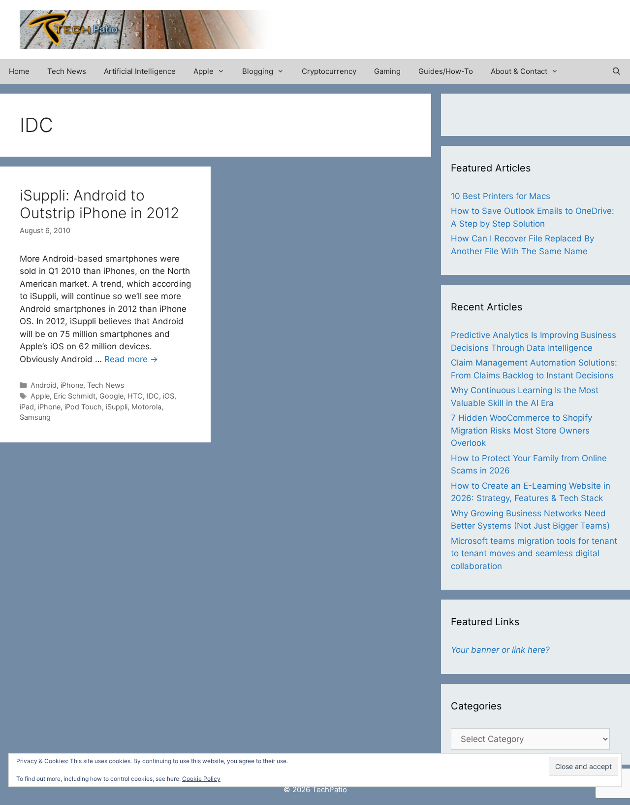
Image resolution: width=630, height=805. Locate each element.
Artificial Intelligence (140, 71)
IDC (153, 396)
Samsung (35, 417)
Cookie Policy (201, 778)
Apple (203, 71)
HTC (135, 396)
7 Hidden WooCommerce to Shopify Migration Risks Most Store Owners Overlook (521, 430)
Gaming (387, 71)
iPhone (72, 385)
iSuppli (116, 406)
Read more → (131, 359)
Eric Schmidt (74, 396)
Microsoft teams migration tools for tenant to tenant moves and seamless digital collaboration (534, 553)
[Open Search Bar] (616, 71)
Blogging (257, 71)
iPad (27, 406)
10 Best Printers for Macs (500, 196)
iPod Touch (83, 406)
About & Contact (519, 71)
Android (44, 385)
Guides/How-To (445, 71)
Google (111, 396)
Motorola (146, 406)
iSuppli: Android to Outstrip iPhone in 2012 (99, 204)
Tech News (66, 71)
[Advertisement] (495, 24)
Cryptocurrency (329, 71)
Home (19, 71)
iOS (168, 396)
